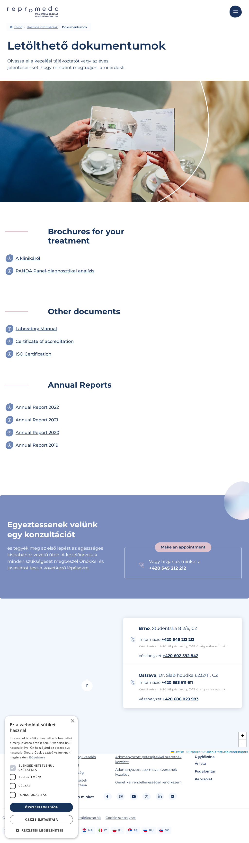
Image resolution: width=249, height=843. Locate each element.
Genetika (71, 765)
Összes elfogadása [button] (41, 807)
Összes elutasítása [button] (41, 819)
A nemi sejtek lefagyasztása (75, 782)
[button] (87, 684)
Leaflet (179, 752)
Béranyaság (74, 772)
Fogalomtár (205, 771)
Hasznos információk (42, 27)
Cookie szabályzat (121, 818)
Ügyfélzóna (205, 757)
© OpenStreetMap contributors (225, 752)
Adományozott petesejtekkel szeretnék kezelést (148, 759)
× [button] (72, 721)
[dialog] (41, 777)
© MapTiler (194, 752)
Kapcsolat (203, 779)
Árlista (200, 763)
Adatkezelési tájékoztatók (79, 818)
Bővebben (37, 757)
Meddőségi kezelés (80, 757)
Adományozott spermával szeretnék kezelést (146, 772)
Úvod (18, 27)
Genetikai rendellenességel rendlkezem (148, 782)
